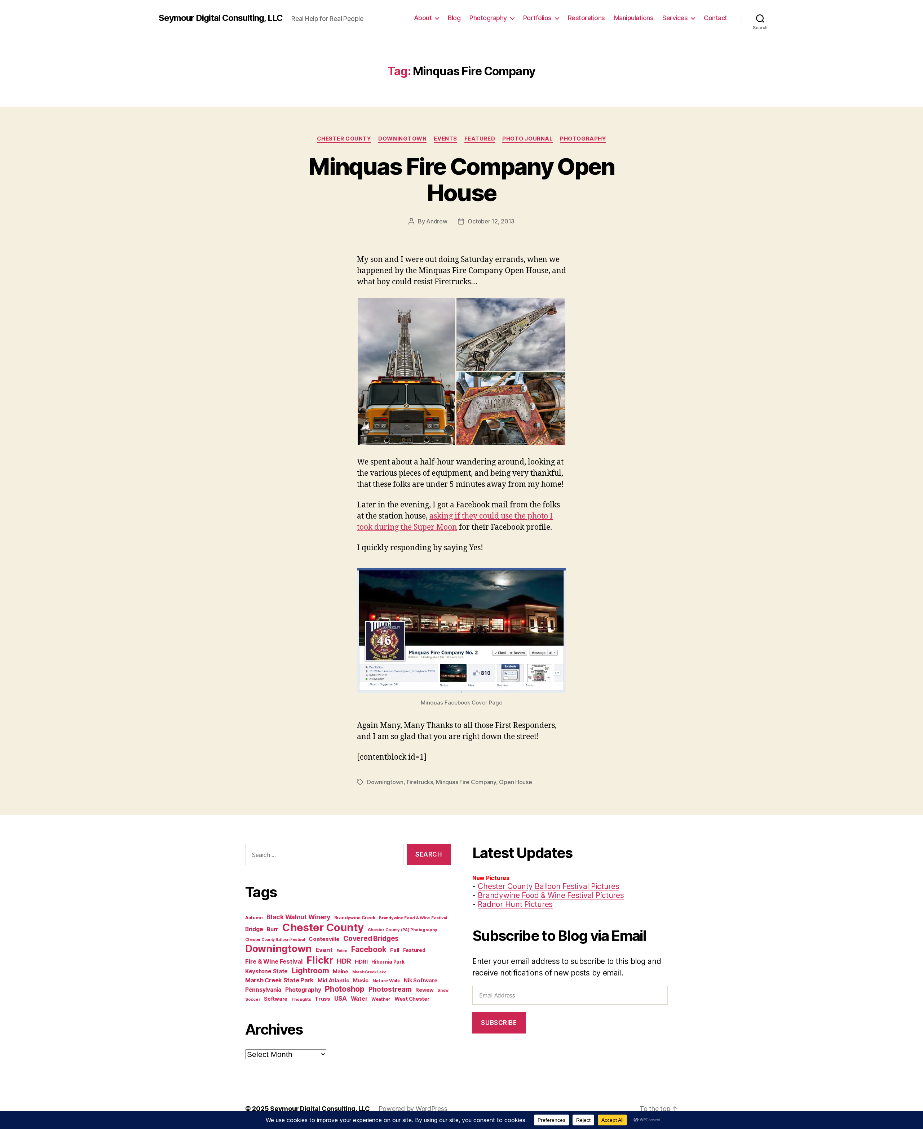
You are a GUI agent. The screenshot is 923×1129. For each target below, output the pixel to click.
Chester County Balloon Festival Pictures (548, 886)
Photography (488, 18)
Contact (715, 18)
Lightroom (310, 970)
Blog (454, 18)
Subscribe (499, 1022)
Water (359, 998)
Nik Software (420, 980)
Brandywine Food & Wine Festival (413, 917)
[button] (406, 371)
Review (424, 990)
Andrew (436, 221)
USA (340, 998)
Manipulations (634, 18)
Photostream (390, 989)
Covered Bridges (371, 938)
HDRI (361, 961)
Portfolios (537, 18)
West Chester (412, 999)
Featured (479, 138)
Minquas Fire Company (466, 782)
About (423, 18)
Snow (442, 990)
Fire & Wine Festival (274, 961)
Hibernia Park (388, 962)
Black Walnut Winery (298, 917)
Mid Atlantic (333, 980)
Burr (272, 929)
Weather (380, 999)
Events (445, 138)
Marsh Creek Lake (369, 972)
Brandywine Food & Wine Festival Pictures (551, 895)
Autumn (253, 917)
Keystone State (266, 971)
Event (324, 950)
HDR (344, 961)
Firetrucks (420, 782)
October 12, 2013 (491, 221)
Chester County (344, 138)
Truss (322, 998)
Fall (394, 950)
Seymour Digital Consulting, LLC (221, 18)
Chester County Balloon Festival (275, 939)
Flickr (319, 960)
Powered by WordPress (413, 1108)
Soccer (252, 999)
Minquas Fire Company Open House (461, 179)
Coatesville (324, 938)
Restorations (586, 18)
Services (675, 18)
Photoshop (345, 989)
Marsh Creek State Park (279, 980)
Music (360, 980)
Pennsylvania (263, 989)
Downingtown (402, 138)
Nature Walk (386, 980)
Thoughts (301, 999)
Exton (341, 950)
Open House (515, 782)
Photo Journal (527, 138)
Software (275, 999)
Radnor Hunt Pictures (515, 904)
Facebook (369, 949)
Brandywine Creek (354, 917)
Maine (340, 971)
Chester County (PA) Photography (402, 929)
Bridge (254, 929)
